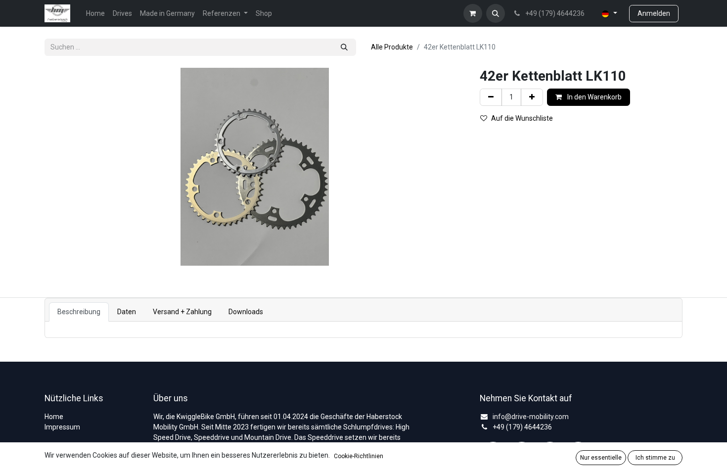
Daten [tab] (126, 312)
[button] (495, 13)
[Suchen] (344, 47)
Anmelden (653, 13)
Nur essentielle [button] (601, 457)
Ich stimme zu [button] (655, 457)
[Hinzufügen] (532, 97)
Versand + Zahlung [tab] (182, 312)
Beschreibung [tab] (78, 312)
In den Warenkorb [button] (594, 97)
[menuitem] (95, 13)
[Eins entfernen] (491, 97)
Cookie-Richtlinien (358, 456)
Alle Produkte (392, 47)
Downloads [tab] (245, 312)
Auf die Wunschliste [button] (522, 118)
